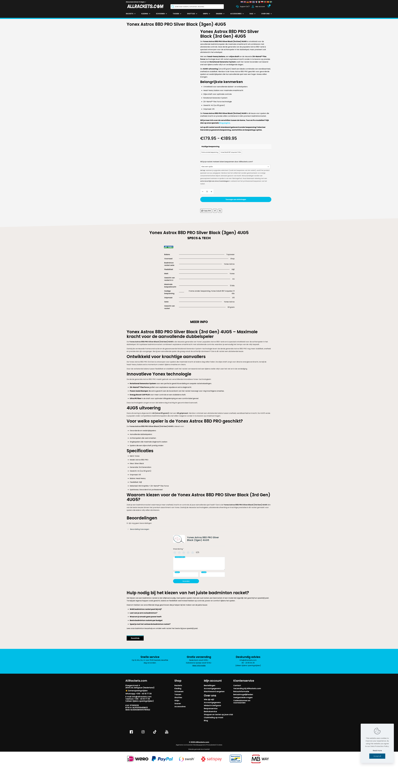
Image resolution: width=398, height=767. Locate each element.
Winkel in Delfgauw (212, 705)
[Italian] (259, 2)
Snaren (177, 703)
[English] (244, 2)
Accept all (377, 756)
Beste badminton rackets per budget (146, 620)
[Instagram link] (143, 733)
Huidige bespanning (210, 146)
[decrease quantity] (202, 191)
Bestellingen (209, 685)
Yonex (232, 273)
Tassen (177, 694)
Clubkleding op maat (213, 717)
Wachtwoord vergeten (214, 691)
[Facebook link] (131, 733)
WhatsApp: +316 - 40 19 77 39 (138, 693)
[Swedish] (271, 2)
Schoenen (178, 691)
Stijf (233, 269)
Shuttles (178, 697)
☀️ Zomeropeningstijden (136, 690)
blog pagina (224, 123)
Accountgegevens (212, 688)
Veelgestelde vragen (243, 697)
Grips (176, 700)
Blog (206, 720)
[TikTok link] (155, 733)
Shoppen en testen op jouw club (218, 714)
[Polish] (262, 2)
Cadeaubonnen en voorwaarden (241, 701)
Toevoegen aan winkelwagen (236, 199)
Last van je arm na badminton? (143, 613)
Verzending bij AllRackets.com (247, 688)
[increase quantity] (211, 191)
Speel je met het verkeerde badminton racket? (150, 624)
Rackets (178, 685)
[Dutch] (242, 2)
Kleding (177, 688)
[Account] (253, 6)
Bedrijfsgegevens (200, 745)
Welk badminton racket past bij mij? (146, 609)
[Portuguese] (265, 2)
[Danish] (250, 2)
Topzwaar (230, 254)
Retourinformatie (241, 691)
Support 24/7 (245, 6)
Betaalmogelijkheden (243, 694)
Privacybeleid (211, 745)
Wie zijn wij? (209, 699)
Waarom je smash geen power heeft (145, 616)
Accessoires (180, 706)
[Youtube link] (166, 733)
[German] (247, 2)
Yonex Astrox (229, 264)
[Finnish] (253, 2)
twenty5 (207, 749)
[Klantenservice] (237, 6)
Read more (377, 750)
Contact (237, 685)
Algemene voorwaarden (184, 745)
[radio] (210, 152)
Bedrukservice (210, 711)
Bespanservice (210, 708)
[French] (256, 2)
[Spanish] (268, 2)
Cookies (219, 745)
